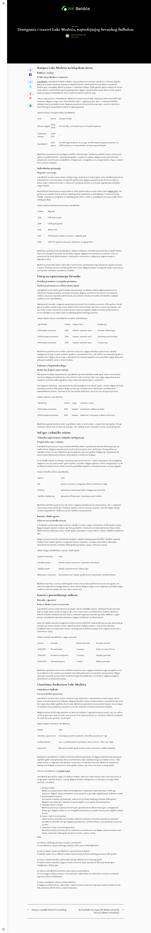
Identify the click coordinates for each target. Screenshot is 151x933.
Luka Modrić (42, 82)
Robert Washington (78, 34)
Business (75, 26)
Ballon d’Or (112, 191)
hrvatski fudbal (64, 771)
